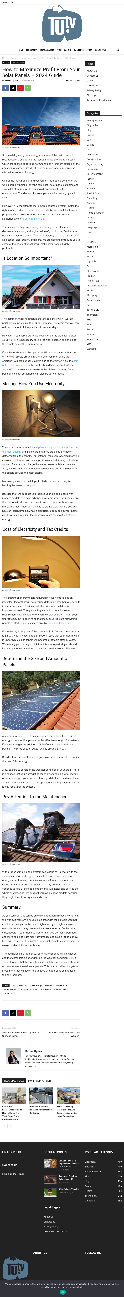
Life (89, 237)
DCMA (90, 80)
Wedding (92, 348)
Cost (13, 985)
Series (90, 290)
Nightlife (91, 261)
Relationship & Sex (97, 285)
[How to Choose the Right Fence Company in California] (41, 1095)
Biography (31, 50)
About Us (92, 70)
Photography (94, 271)
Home (20, 50)
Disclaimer (92, 85)
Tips (59, 50)
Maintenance (61, 985)
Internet (91, 222)
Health (90, 207)
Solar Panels (45, 989)
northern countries (29, 989)
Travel (90, 329)
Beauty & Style (94, 120)
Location (48, 985)
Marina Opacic (11, 80)
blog (89, 130)
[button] (118, 50)
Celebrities (92, 154)
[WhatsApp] (28, 88)
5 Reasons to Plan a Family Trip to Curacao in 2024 (20, 1034)
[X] (13, 88)
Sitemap (91, 95)
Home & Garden (47, 50)
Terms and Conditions (99, 100)
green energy (36, 985)
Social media (94, 300)
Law (89, 232)
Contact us (100, 50)
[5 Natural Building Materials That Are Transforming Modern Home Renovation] (68, 1095)
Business (92, 135)
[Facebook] (5, 88)
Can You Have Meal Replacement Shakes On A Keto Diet (69, 1164)
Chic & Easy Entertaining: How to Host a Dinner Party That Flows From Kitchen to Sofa (12, 1113)
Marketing (92, 246)
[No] (120, 1288)
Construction (94, 159)
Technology (93, 309)
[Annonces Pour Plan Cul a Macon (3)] (50, 1179)
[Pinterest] (20, 88)
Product (91, 275)
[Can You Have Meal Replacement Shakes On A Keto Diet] (50, 1163)
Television (92, 314)
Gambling (79, 50)
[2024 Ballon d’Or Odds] (50, 1192)
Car (89, 139)
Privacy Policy (94, 90)
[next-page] (9, 1126)
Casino (67, 50)
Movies (90, 251)
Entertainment (95, 173)
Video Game (93, 339)
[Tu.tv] (62, 25)
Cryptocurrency (95, 164)
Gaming (91, 203)
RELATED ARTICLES (14, 1081)
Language (92, 227)
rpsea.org (22, 736)
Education (92, 169)
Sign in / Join (7, 2)
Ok (62, 1292)
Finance (14, 58)
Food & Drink (94, 193)
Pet (88, 266)
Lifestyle (91, 241)
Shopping (92, 295)
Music (90, 256)
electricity (23, 985)
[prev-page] (4, 1126)
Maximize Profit (10, 989)
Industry (91, 217)
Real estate (93, 280)
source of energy (61, 989)
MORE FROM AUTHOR (39, 1081)
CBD (89, 149)
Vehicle (91, 334)
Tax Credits (8, 993)
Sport (89, 50)
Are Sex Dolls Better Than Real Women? (64, 1034)
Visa (89, 343)
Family (90, 178)
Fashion (91, 183)
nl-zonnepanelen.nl (33, 218)
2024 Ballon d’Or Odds (69, 1189)
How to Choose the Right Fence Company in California (40, 1109)
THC (89, 319)
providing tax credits (59, 623)
